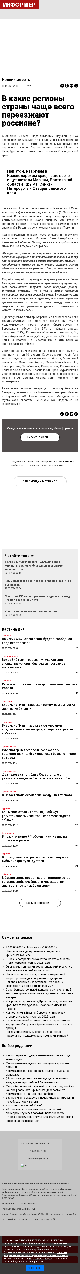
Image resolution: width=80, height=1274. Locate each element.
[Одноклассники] (67, 86)
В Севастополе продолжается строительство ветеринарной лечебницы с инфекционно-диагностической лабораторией (36, 881)
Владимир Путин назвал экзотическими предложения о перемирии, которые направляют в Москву (39, 729)
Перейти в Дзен (37, 437)
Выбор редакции (17, 1045)
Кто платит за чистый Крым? (24, 1105)
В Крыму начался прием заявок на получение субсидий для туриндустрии (36, 859)
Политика (7, 701)
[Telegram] (71, 86)
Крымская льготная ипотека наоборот (31, 611)
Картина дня (13, 629)
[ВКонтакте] (62, 86)
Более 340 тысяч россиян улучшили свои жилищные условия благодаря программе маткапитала (34, 565)
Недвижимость (16, 79)
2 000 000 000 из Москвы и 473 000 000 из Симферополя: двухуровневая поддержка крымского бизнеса (33, 951)
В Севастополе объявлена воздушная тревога (37, 795)
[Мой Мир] (76, 86)
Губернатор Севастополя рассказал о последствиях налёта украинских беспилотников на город (39, 754)
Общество (7, 635)
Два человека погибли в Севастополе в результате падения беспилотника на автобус (36, 776)
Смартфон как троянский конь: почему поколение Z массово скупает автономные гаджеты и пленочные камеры (39, 993)
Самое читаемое (17, 937)
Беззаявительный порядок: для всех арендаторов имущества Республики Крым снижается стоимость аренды (39, 1024)
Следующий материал (40, 481)
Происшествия (9, 746)
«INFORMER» (66, 461)
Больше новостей (37, 902)
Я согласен (35, 1267)
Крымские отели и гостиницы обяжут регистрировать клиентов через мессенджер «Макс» (36, 815)
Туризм (6, 808)
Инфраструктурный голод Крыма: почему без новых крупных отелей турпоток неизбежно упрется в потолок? (39, 1005)
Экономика (8, 833)
